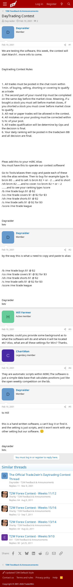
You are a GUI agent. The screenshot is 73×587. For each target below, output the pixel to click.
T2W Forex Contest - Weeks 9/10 (32, 536)
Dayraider (10, 21)
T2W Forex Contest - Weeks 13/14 (32, 522)
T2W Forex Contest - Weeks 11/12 (32, 493)
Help (55, 577)
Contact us (8, 577)
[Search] (68, 4)
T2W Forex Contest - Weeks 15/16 (32, 508)
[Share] (65, 45)
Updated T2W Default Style (19, 572)
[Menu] (5, 4)
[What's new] (61, 4)
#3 (70, 329)
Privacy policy (43, 577)
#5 (70, 406)
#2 (70, 249)
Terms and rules (24, 577)
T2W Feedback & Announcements (37, 482)
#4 (70, 368)
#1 (70, 44)
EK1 (11, 539)
